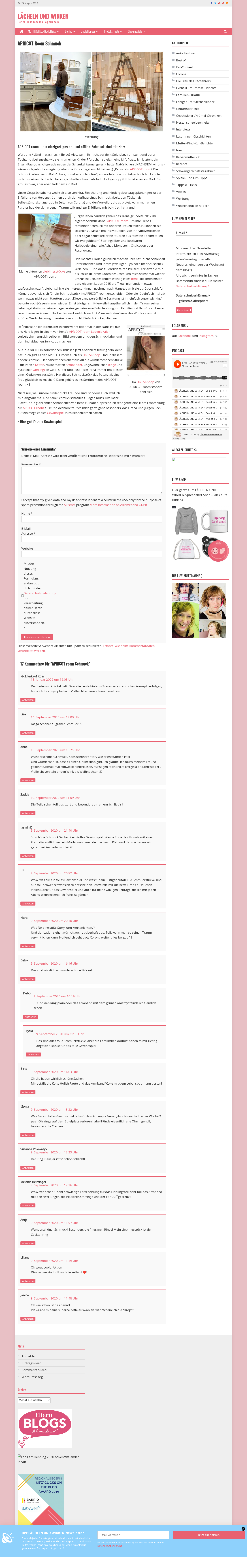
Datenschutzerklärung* (192, 286)
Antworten (28, 699)
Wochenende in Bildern (192, 206)
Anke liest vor (185, 53)
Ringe (112, 365)
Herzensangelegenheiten (193, 122)
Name (26, 513)
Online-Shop (145, 382)
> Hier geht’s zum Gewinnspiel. (40, 421)
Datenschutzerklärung (109, 1545)
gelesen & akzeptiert (193, 301)
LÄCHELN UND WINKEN (43, 16)
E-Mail (182, 233)
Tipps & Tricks (186, 185)
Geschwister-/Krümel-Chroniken (199, 115)
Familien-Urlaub (188, 95)
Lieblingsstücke (54, 271)
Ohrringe (39, 370)
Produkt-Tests (111, 31)
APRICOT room (140, 169)
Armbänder (74, 365)
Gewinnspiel (56, 413)
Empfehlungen (88, 31)
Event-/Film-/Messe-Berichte (196, 88)
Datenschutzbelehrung (40, 593)
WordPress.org (32, 1377)
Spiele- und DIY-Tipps (191, 178)
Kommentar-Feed (34, 1370)
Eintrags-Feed (32, 1363)
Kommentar (31, 464)
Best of (181, 60)
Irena (135, 279)
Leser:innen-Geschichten (193, 136)
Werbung (182, 198)
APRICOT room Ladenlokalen (89, 331)
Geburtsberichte (187, 109)
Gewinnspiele (135, 31)
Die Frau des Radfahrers (193, 81)
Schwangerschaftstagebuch (195, 171)
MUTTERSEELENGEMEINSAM (42, 31)
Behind (68, 31)
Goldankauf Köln (32, 676)
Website (27, 548)
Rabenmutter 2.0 (188, 157)
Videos (181, 192)
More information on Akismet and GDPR (118, 505)
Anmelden (29, 1356)
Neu (179, 150)
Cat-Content (184, 67)
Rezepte (181, 164)
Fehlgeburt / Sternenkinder (195, 102)
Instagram (206, 336)
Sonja (25, 1106)
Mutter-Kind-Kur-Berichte (194, 143)
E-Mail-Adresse (28, 530)
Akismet (69, 505)
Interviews (183, 129)
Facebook (184, 336)
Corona (181, 74)
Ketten (39, 365)
